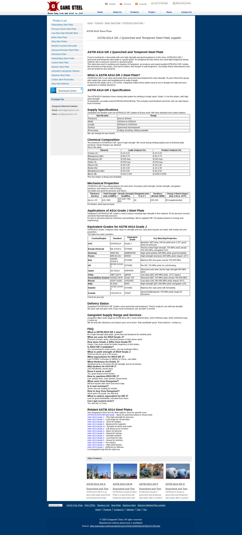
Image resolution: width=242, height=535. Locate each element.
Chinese (127, 4)
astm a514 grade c (95, 435)
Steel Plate (116, 505)
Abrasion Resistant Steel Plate (65, 50)
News (169, 12)
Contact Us (186, 12)
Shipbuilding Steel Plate (62, 25)
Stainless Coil (103, 505)
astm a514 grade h (95, 440)
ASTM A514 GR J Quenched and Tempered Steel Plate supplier (139, 38)
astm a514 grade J (95, 417)
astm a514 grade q (95, 422)
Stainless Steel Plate (61, 75)
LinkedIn (143, 4)
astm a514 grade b (95, 433)
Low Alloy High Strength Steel (65, 33)
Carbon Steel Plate (60, 62)
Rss (145, 509)
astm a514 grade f (95, 419)
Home (100, 12)
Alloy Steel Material (60, 84)
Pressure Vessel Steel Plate (64, 29)
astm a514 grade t (95, 447)
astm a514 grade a (95, 431)
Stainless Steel (129, 505)
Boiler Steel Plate (59, 37)
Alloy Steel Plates (59, 41)
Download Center (67, 90)
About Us (117, 12)
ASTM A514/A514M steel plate (101, 415)
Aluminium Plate (59, 54)
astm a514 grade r (95, 442)
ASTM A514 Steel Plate (132, 23)
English (112, 4)
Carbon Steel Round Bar (63, 79)
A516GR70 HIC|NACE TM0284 (66, 71)
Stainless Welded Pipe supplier (151, 505)
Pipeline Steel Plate (60, 67)
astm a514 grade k (95, 424)
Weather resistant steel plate (64, 46)
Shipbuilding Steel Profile (63, 58)
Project (151, 12)
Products (134, 12)
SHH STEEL (89, 505)
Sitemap (130, 509)
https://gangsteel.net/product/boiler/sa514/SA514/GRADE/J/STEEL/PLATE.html (125, 526)
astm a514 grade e (95, 438)
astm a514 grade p (95, 429)
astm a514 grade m (96, 426)
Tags (138, 509)
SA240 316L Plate (75, 505)
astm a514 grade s (95, 445)
